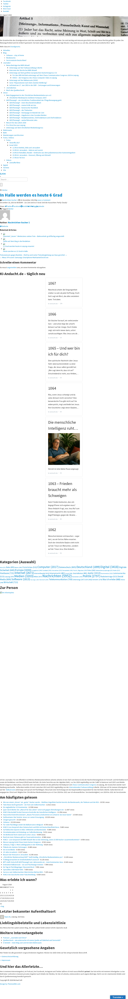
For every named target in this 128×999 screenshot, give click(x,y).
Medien (24, 576)
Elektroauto (7, 130)
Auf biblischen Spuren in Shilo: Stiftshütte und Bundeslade (24, 830)
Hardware (7, 573)
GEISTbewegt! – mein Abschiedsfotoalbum (25, 103)
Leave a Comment (43, 200)
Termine (6, 167)
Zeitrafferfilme (14, 162)
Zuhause (6, 822)
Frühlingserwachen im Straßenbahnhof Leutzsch (21, 859)
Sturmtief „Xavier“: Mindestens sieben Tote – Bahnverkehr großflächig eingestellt (33, 236)
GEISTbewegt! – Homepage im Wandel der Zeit (26, 113)
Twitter (5, 4)
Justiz (93, 573)
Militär (38, 577)
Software (20, 579)
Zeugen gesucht (9, 820)
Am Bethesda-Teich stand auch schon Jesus (19, 835)
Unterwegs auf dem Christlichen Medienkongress (24, 128)
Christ (5, 93)
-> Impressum (5, 960)
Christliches (29, 567)
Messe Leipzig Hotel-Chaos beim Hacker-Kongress (22, 842)
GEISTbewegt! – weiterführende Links (23, 120)
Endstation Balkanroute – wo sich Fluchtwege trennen (23, 864)
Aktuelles (6, 50)
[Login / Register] (5, 174)
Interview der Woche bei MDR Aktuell (23, 70)
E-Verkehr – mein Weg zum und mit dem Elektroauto (22, 943)
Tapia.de (7, 917)
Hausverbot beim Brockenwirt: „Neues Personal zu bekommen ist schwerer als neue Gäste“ (37, 815)
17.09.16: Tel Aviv (18, 157)
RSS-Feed (6, 9)
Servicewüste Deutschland (16, 60)
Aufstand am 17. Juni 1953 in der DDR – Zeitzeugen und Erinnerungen (34, 85)
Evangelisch (37, 570)
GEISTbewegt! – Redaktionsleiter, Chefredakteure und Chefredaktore (35, 118)
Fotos (8, 140)
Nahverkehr (77, 577)
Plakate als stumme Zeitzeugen (15, 847)
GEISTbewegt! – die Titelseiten (20, 110)
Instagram (7, 6)
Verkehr (97, 579)
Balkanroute (10, 790)
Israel (68, 573)
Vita (4, 170)
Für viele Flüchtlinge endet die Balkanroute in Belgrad (23, 825)
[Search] (1, 174)
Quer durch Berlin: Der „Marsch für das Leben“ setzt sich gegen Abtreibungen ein (33, 810)
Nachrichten (57, 576)
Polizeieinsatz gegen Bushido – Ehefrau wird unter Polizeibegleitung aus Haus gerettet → (33, 255)
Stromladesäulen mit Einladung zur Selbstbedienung (22, 832)
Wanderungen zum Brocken (13, 135)
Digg (34, 206)
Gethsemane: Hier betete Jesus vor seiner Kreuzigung (23, 817)
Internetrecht (57, 573)
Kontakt (6, 11)
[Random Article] (3, 174)
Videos (8, 160)
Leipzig (9, 576)
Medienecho (11, 58)
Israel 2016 (13, 145)
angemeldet (11, 267)
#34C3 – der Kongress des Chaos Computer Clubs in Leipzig (34, 78)
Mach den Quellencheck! (15, 90)
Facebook (7, 1)
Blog (4, 53)
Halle (116, 570)
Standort (43, 580)
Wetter (5, 190)
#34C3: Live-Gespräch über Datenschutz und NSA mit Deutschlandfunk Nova (31, 827)
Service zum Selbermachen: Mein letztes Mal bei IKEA (23, 872)
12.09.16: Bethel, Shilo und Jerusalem (26, 148)
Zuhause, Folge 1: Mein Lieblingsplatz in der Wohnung (23, 845)
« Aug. (2, 906)
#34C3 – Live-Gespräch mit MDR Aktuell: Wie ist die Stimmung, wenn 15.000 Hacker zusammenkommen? (41, 840)
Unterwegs (78, 580)
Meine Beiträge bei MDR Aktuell (18, 65)
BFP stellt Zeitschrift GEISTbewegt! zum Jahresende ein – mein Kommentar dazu (33, 862)
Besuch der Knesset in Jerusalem (15, 854)
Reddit (24, 206)
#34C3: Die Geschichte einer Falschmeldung (19, 874)
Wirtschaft (11, 582)
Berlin (18, 567)
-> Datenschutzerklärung (9, 956)
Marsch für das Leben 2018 (16, 123)
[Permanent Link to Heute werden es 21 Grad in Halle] (4, 249)
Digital (5, 165)
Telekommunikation (60, 579)
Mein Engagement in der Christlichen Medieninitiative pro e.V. (28, 95)
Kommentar (107, 573)
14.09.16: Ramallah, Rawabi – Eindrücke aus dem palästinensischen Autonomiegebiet (43, 153)
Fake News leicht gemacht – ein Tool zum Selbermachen (24, 805)
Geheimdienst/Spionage (104, 570)
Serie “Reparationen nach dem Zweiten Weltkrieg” (28, 83)
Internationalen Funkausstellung (81, 787)
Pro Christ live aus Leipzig (15, 125)
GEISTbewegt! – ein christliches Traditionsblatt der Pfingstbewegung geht (34, 100)
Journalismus (11, 88)
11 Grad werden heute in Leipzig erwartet (18, 246)
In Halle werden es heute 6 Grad (31, 195)
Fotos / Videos (8, 138)
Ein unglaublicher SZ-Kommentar (15, 807)
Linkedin (41, 206)
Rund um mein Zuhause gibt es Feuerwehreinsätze (22, 837)
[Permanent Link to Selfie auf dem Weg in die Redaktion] (4, 239)
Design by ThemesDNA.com (10, 984)
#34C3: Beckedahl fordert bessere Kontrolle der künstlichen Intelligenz (29, 812)
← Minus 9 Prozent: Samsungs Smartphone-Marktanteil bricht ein (24, 257)
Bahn (5, 133)
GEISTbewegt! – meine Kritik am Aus (22, 105)
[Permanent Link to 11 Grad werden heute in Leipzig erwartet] (4, 244)
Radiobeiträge (109, 576)
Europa (23, 570)
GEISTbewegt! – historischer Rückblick (23, 108)
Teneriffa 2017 (14, 143)
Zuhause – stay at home (15, 55)
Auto (3, 567)
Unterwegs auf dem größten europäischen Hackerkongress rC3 (33, 73)
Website (5, 226)
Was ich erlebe (111, 579)
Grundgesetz (15, 46)
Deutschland (88, 567)
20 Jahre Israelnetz (10, 852)
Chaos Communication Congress (84, 785)
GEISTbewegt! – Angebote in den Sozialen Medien (27, 115)
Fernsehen (57, 570)
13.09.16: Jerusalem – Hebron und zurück (27, 150)
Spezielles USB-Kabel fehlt (13, 869)
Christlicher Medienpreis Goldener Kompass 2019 (27, 98)
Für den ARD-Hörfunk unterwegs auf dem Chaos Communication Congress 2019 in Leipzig (45, 75)
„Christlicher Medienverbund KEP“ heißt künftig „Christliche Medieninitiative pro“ (33, 857)
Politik (91, 576)
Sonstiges (34, 580)
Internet (24, 573)
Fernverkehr (67, 570)
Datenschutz (67, 567)
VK (30, 206)
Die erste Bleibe (9, 849)
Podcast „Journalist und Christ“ (15, 938)
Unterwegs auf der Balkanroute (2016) (23, 80)
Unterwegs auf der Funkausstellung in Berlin (25, 68)
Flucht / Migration (80, 570)
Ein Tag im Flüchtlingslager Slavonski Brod (18, 867)
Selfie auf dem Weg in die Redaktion (16, 241)
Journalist (6, 63)
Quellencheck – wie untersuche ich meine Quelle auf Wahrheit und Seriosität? (32, 940)
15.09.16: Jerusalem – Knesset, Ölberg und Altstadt (31, 155)
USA (88, 579)
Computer (48, 567)
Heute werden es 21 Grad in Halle (15, 251)
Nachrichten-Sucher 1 (10, 200)
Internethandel (41, 573)
